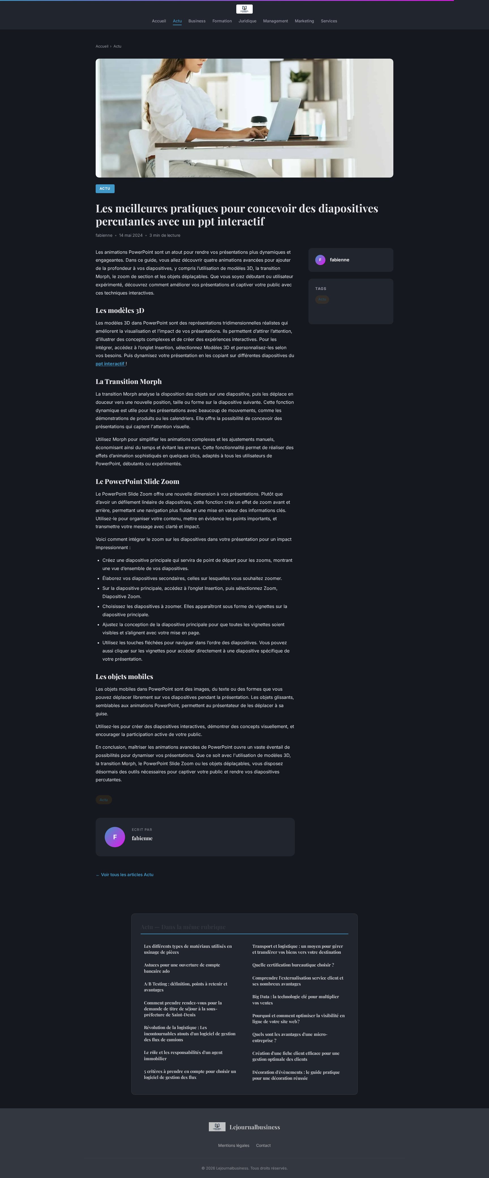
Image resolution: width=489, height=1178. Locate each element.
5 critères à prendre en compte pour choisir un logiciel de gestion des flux (190, 1074)
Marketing (304, 20)
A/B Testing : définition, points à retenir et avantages (185, 987)
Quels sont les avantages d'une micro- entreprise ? (289, 1037)
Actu (177, 20)
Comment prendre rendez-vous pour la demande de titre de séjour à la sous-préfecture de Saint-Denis (183, 1009)
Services (329, 20)
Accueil (159, 20)
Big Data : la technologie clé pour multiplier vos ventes (295, 999)
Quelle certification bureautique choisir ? (293, 965)
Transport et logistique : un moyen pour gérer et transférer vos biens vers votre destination (297, 949)
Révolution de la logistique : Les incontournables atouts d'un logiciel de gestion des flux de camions (189, 1033)
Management (275, 20)
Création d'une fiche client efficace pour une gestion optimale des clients (296, 1056)
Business (197, 20)
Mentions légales (233, 1145)
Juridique (247, 20)
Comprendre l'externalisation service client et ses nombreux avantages (297, 981)
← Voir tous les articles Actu (124, 874)
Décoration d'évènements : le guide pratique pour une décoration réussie (296, 1075)
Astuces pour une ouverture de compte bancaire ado (182, 968)
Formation (222, 20)
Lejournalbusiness (255, 1127)
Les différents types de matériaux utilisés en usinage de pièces (188, 949)
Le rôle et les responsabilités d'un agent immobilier (183, 1055)
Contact (263, 1145)
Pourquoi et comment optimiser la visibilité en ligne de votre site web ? (298, 1018)
